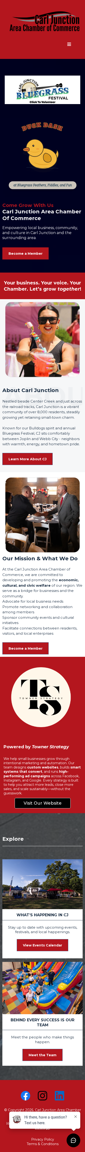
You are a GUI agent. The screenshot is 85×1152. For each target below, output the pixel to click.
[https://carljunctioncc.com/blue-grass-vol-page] (42, 90)
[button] (69, 44)
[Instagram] (42, 1095)
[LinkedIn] (59, 1095)
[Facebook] (25, 1095)
